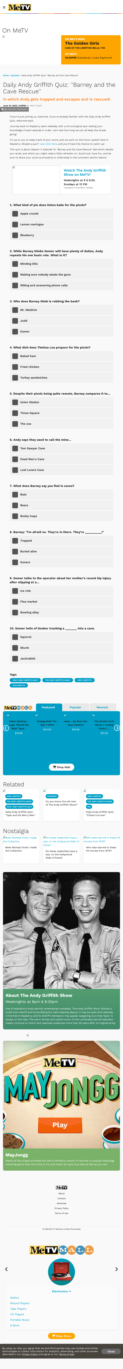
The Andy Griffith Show (57, 680)
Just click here (48, 143)
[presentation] (6, 728)
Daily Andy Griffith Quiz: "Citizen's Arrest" (100, 813)
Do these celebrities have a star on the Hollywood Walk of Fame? (61, 854)
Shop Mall (63, 767)
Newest (102, 707)
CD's (13, 1303)
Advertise (61, 1203)
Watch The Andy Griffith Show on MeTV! (85, 172)
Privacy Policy (61, 1208)
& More (14, 1325)
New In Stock (19, 1314)
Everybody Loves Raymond (94, 57)
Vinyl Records (19, 1297)
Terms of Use (61, 1213)
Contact (61, 1198)
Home (6, 75)
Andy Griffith (85, 680)
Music (60, 1291)
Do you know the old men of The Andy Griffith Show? (61, 803)
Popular (75, 707)
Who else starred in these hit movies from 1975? (101, 849)
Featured (48, 707)
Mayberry (52, 796)
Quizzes (15, 75)
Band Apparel (19, 1319)
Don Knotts (19, 685)
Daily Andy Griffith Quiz (25, 680)
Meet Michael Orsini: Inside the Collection (21, 849)
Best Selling (18, 1308)
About (61, 1193)
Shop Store (63, 1336)
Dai (89, 807)
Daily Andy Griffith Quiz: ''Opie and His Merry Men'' (20, 813)
